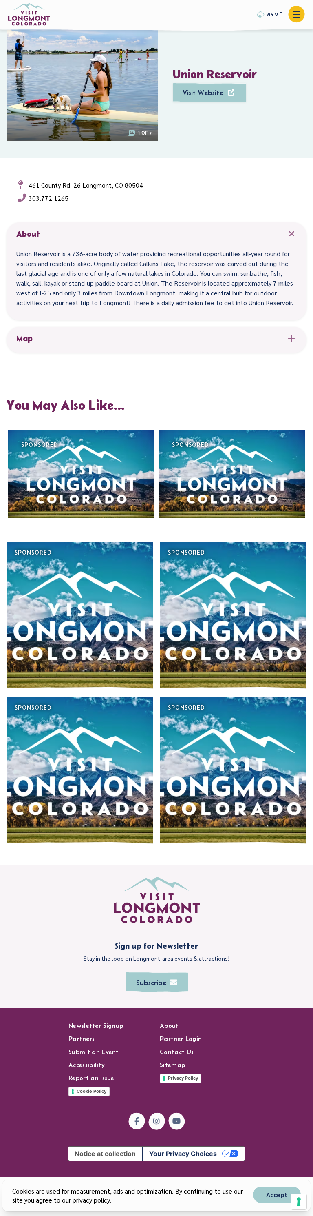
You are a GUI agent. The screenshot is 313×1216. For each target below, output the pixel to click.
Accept (277, 1194)
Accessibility (86, 1064)
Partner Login (181, 1038)
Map (24, 338)
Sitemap (172, 1064)
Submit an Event (93, 1051)
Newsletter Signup (95, 1025)
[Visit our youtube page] (176, 1121)
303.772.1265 (48, 198)
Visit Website (203, 93)
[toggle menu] (296, 14)
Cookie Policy (91, 1091)
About (28, 233)
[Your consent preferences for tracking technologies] (298, 1201)
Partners (81, 1038)
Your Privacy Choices (183, 1153)
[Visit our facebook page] (136, 1121)
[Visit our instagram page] (156, 1121)
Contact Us (177, 1051)
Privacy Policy (183, 1078)
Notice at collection (105, 1153)
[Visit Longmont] (29, 14)
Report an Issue (91, 1077)
